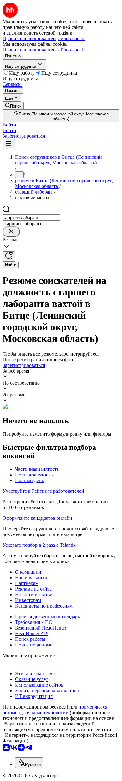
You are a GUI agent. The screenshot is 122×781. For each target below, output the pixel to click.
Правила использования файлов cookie (44, 49)
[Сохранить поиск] (9, 256)
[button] (9, 124)
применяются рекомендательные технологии (55, 709)
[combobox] (31, 217)
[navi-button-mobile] (9, 144)
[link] (13, 105)
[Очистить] (11, 231)
